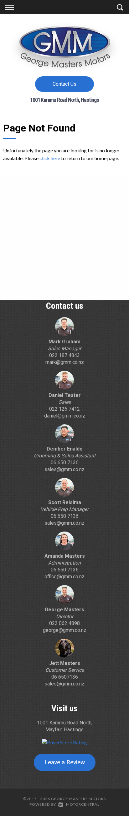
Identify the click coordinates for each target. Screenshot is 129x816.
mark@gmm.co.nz (64, 362)
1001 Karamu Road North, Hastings (64, 100)
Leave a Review (64, 762)
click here (49, 158)
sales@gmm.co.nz (64, 469)
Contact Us (64, 84)
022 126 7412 (64, 409)
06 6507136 (64, 677)
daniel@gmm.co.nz (64, 416)
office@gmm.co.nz (64, 577)
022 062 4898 (64, 623)
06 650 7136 (65, 462)
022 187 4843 (64, 355)
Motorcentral (83, 804)
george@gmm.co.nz (64, 630)
